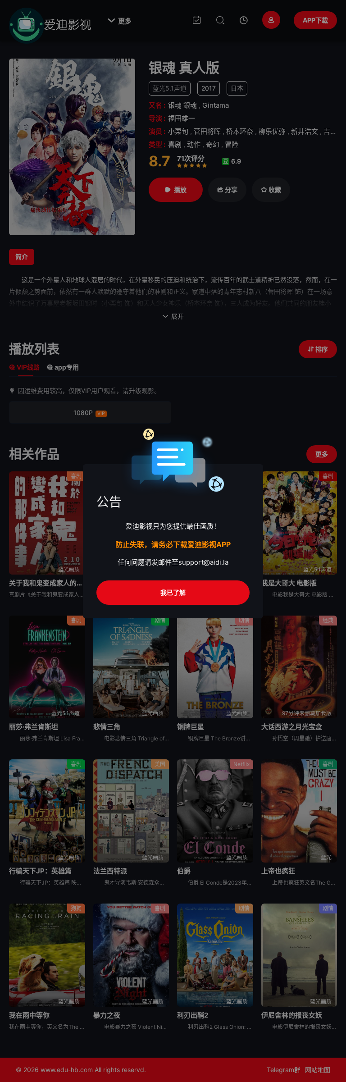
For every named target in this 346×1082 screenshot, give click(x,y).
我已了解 (173, 592)
